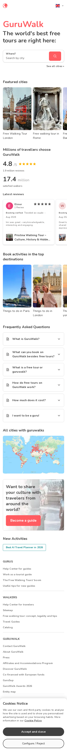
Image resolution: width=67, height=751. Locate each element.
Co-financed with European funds (23, 674)
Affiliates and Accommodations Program (28, 663)
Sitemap (8, 610)
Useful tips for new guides (19, 586)
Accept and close (33, 732)
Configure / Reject (33, 743)
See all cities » (55, 66)
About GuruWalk (13, 652)
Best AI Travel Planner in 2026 (24, 547)
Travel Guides (11, 621)
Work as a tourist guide (17, 574)
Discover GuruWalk (15, 669)
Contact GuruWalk (14, 646)
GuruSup (8, 680)
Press (6, 657)
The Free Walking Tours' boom (22, 580)
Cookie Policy (33, 720)
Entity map (9, 691)
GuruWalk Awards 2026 (17, 686)
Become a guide (23, 520)
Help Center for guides (17, 568)
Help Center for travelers (18, 604)
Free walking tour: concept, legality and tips (30, 616)
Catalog (8, 627)
